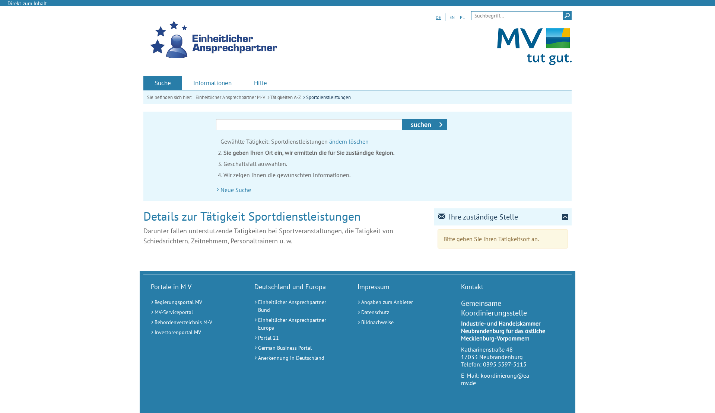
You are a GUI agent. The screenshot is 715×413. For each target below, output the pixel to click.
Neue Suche (235, 189)
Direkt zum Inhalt (27, 3)
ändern (338, 141)
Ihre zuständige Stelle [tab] (483, 217)
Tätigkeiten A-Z (285, 97)
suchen (421, 124)
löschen (359, 141)
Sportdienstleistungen (328, 97)
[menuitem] (162, 83)
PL (462, 17)
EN (452, 17)
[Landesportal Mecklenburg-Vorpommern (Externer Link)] (534, 63)
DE (438, 17)
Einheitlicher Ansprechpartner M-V (230, 97)
